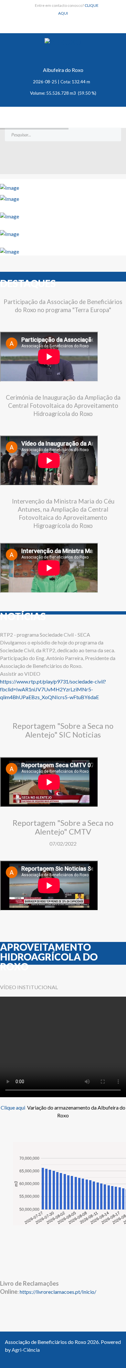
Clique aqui (13, 1107)
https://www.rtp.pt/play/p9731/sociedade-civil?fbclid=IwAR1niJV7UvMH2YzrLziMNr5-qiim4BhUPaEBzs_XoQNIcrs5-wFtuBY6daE (53, 689)
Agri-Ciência (26, 1350)
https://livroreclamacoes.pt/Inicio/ (58, 1292)
